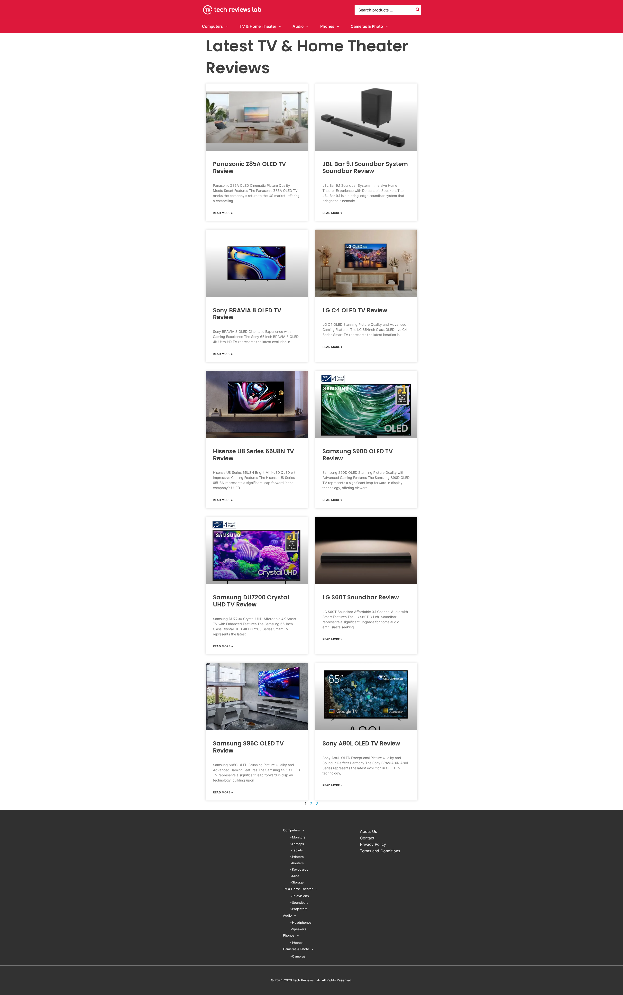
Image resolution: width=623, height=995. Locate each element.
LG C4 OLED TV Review (354, 310)
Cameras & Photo (367, 26)
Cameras (298, 956)
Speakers (299, 929)
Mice (295, 876)
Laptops (298, 844)
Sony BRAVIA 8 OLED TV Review (247, 313)
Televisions (300, 896)
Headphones (302, 922)
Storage (298, 882)
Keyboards (300, 869)
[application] (225, 26)
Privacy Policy (373, 844)
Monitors (298, 837)
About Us (368, 831)
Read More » (223, 213)
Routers (298, 863)
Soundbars (300, 902)
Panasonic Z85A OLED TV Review (249, 167)
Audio (298, 26)
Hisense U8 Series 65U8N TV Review (253, 454)
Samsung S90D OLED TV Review (357, 454)
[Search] (418, 10)
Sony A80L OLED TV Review (361, 743)
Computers (212, 26)
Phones (327, 26)
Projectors (299, 909)
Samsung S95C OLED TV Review (248, 746)
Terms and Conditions (380, 850)
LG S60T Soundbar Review (360, 597)
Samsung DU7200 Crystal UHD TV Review (251, 600)
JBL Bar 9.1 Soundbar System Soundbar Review (365, 167)
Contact (367, 838)
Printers (298, 857)
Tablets (297, 850)
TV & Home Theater (257, 26)
